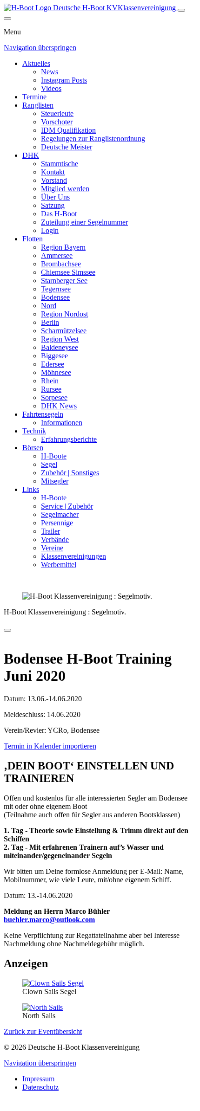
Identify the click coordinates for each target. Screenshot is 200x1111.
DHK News (59, 406)
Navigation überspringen (40, 48)
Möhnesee (56, 372)
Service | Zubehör (67, 506)
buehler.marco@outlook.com (49, 920)
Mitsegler (54, 481)
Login (50, 230)
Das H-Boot (59, 214)
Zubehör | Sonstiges (70, 473)
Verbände (55, 539)
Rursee (51, 389)
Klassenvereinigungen (73, 556)
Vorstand (54, 180)
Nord (48, 306)
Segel (49, 464)
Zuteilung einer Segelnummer (84, 222)
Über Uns (55, 197)
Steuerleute (57, 113)
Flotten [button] (32, 239)
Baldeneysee (59, 347)
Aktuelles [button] (36, 63)
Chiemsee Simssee (68, 272)
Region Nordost (64, 314)
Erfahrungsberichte (69, 439)
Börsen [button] (32, 448)
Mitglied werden (65, 189)
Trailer (50, 531)
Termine (34, 97)
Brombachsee (61, 264)
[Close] (7, 18)
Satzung (53, 205)
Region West (60, 339)
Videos (51, 88)
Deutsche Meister (66, 147)
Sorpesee (54, 397)
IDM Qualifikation (68, 130)
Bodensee (55, 297)
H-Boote (54, 456)
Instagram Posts (64, 80)
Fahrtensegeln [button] (42, 414)
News (49, 72)
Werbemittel (58, 564)
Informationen (61, 422)
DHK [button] (30, 155)
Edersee (52, 364)
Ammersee (57, 255)
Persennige (57, 523)
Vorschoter (57, 122)
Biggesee (54, 356)
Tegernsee (56, 289)
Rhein (50, 381)
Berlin (50, 322)
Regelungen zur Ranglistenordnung (93, 138)
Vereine (52, 548)
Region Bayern (63, 247)
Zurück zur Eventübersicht (43, 1031)
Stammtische (59, 164)
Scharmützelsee (64, 331)
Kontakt (53, 172)
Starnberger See (64, 280)
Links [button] (30, 489)
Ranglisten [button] (37, 105)
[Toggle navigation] (181, 10)
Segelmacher (60, 514)
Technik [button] (34, 431)
